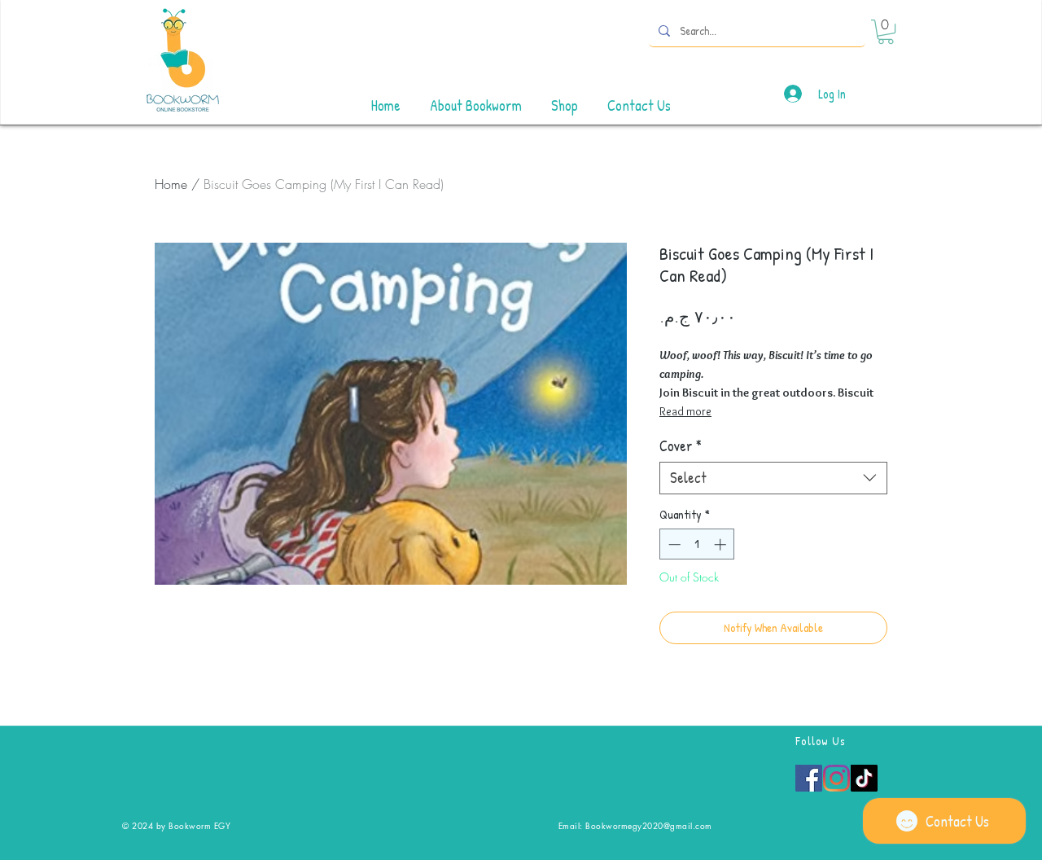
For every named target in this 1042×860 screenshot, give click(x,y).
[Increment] (722, 544)
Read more (685, 411)
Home (171, 184)
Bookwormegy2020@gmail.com (648, 825)
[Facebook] (808, 778)
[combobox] (773, 478)
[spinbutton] (697, 544)
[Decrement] (673, 544)
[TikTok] (864, 778)
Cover (680, 446)
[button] (885, 32)
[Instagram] (836, 778)
